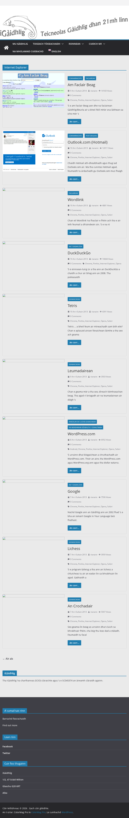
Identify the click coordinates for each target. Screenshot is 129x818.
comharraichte (75, 78)
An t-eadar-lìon (75, 246)
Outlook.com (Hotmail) (87, 142)
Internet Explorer (92, 100)
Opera (103, 100)
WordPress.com (81, 433)
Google (74, 491)
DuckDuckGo (79, 252)
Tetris (72, 305)
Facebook (8, 746)
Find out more (10, 725)
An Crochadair (80, 605)
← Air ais (8, 658)
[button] (62, 44)
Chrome (73, 100)
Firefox (81, 100)
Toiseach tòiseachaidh (46, 43)
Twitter (6, 753)
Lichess (74, 548)
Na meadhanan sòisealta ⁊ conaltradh (85, 427)
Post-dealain (91, 136)
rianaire (93, 90)
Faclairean (90, 78)
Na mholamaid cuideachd (28, 51)
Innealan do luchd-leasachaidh (82, 422)
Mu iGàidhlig (20, 43)
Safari (109, 100)
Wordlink (76, 199)
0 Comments (75, 95)
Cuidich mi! (95, 43)
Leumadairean (80, 370)
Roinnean (74, 43)
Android (73, 449)
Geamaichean (74, 299)
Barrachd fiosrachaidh (14, 718)
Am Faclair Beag (81, 84)
